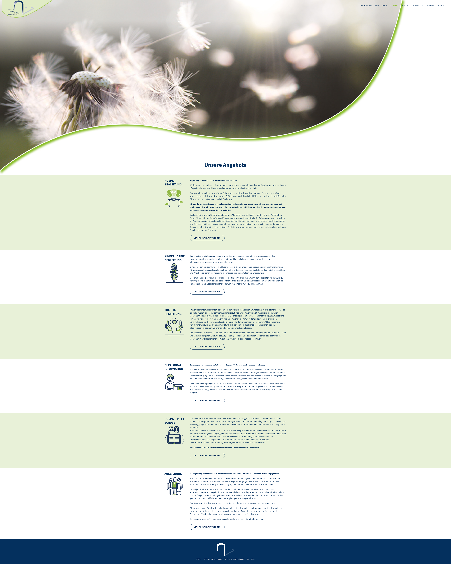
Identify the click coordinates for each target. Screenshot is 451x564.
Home (384, 5)
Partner (415, 5)
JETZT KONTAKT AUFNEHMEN (207, 238)
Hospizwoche (366, 5)
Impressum (251, 559)
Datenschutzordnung (213, 559)
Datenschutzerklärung (234, 559)
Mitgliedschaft (429, 5)
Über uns (405, 5)
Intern (198, 559)
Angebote (394, 5)
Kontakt (442, 5)
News (377, 5)
